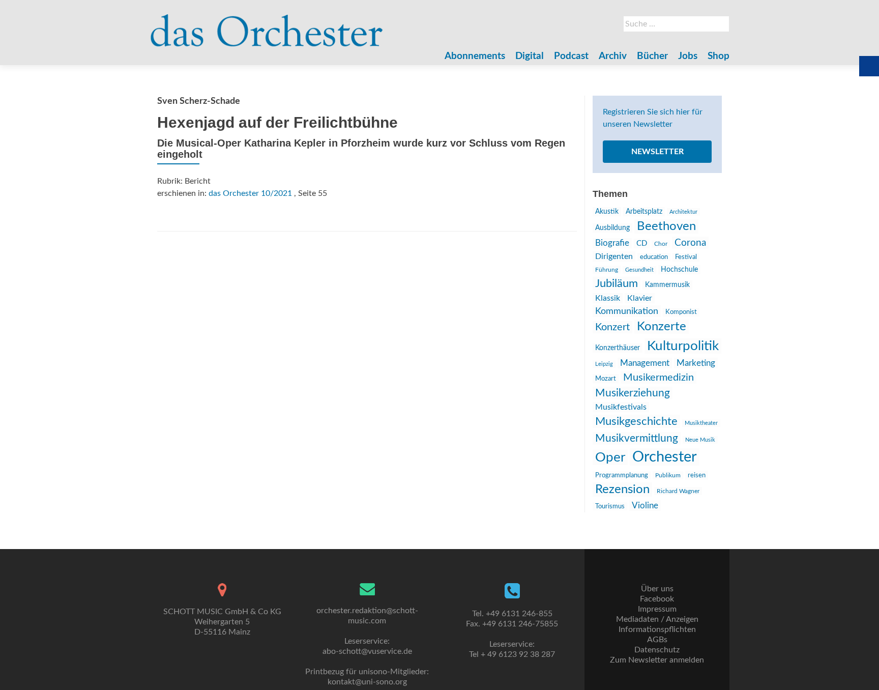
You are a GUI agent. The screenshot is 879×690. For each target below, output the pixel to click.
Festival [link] (686, 257)
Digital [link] (529, 56)
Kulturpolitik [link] (683, 346)
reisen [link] (697, 475)
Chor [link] (660, 244)
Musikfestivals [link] (621, 407)
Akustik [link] (607, 211)
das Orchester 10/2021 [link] (250, 193)
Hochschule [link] (679, 269)
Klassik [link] (607, 298)
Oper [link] (610, 457)
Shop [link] (718, 56)
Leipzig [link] (604, 364)
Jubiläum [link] (616, 283)
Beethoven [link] (666, 226)
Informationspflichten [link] (657, 629)
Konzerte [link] (661, 327)
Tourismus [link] (610, 506)
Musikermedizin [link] (658, 377)
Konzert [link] (612, 327)
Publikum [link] (668, 475)
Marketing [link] (696, 363)
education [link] (654, 257)
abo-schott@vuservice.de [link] (367, 651)
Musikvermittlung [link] (636, 438)
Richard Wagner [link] (678, 491)
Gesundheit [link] (639, 270)
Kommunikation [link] (626, 311)
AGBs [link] (657, 640)
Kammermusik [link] (667, 285)
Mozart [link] (605, 378)
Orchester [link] (664, 457)
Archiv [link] (613, 56)
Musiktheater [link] (701, 423)
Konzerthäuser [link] (617, 348)
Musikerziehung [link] (632, 393)
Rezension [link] (622, 489)
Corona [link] (690, 243)
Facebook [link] (657, 599)
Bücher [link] (652, 56)
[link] (267, 25)
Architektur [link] (683, 212)
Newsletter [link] (657, 152)
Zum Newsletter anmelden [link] (657, 660)
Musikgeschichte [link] (636, 421)
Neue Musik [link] (700, 440)
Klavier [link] (639, 298)
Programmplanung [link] (621, 475)
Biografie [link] (612, 243)
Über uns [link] (657, 589)
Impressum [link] (657, 609)
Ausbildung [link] (612, 228)
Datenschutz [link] (657, 650)
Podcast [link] (571, 56)
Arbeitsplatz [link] (644, 211)
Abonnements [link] (475, 56)
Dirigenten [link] (614, 256)
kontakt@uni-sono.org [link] (367, 682)
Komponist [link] (681, 312)
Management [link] (644, 363)
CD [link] (641, 243)
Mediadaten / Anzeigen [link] (657, 619)
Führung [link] (606, 270)
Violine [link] (645, 505)
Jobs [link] (687, 56)
